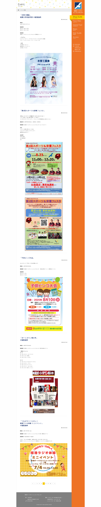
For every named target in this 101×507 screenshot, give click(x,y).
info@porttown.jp (78, 51)
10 (50, 483)
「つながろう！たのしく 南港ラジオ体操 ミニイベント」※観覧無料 (31, 423)
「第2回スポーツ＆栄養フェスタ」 (32, 110)
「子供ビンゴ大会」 (27, 258)
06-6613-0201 (77, 44)
